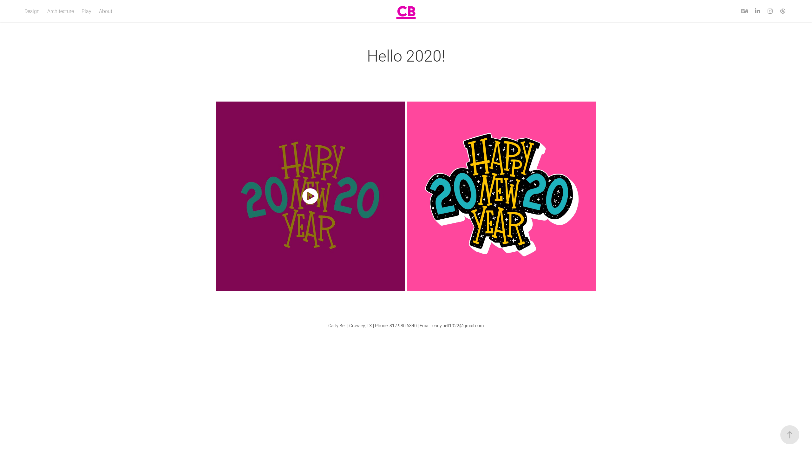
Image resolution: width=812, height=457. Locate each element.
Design (32, 11)
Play (86, 11)
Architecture (60, 11)
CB (406, 11)
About (105, 11)
